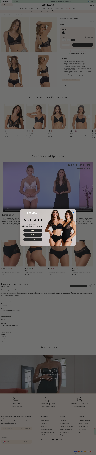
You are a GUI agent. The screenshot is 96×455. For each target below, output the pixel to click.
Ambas (33, 239)
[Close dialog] (73, 211)
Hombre (33, 234)
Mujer (32, 230)
